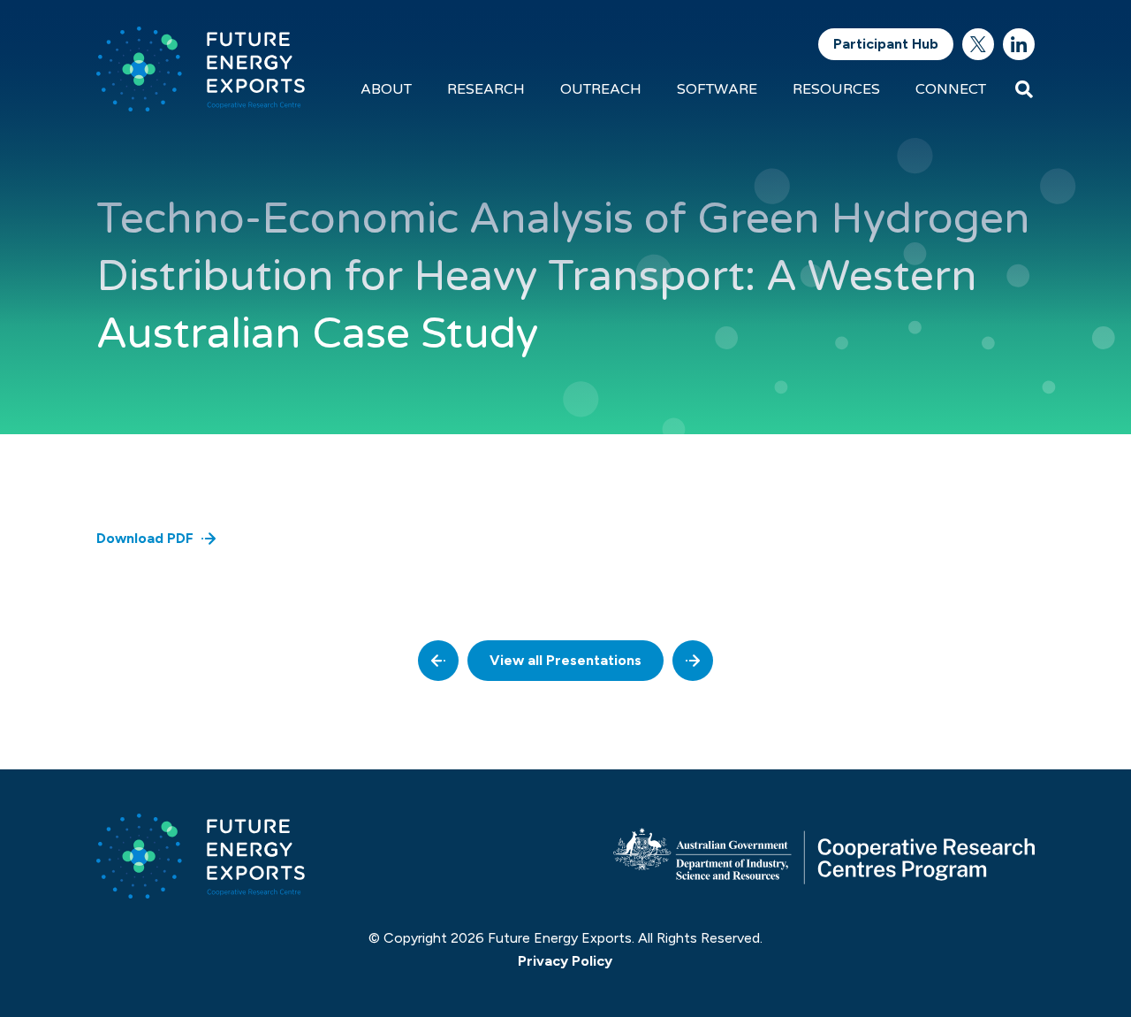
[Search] (1024, 89)
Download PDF (145, 538)
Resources (836, 89)
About (386, 89)
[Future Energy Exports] (200, 69)
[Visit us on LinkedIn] (1019, 44)
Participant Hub (885, 43)
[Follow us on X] (978, 44)
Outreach (600, 89)
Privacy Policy (565, 960)
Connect (950, 89)
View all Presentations (565, 660)
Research (486, 89)
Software (717, 89)
